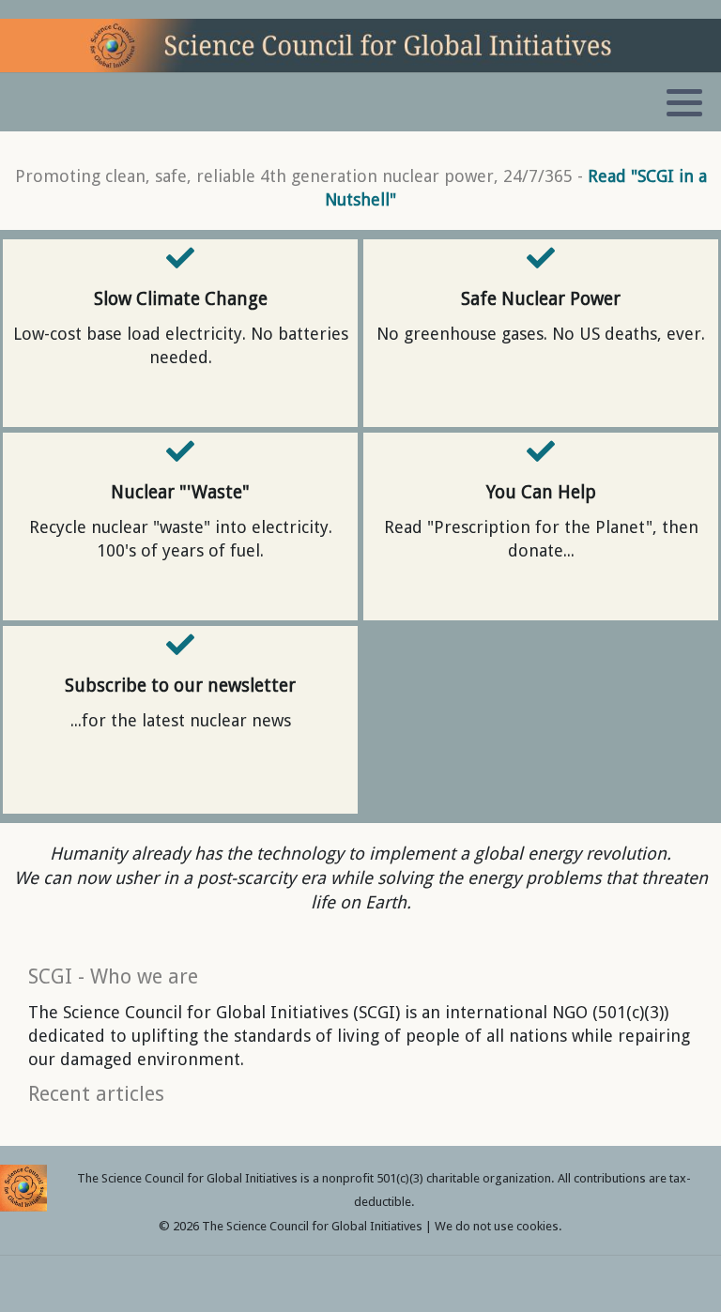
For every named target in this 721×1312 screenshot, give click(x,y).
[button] (684, 103)
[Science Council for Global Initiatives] (360, 45)
